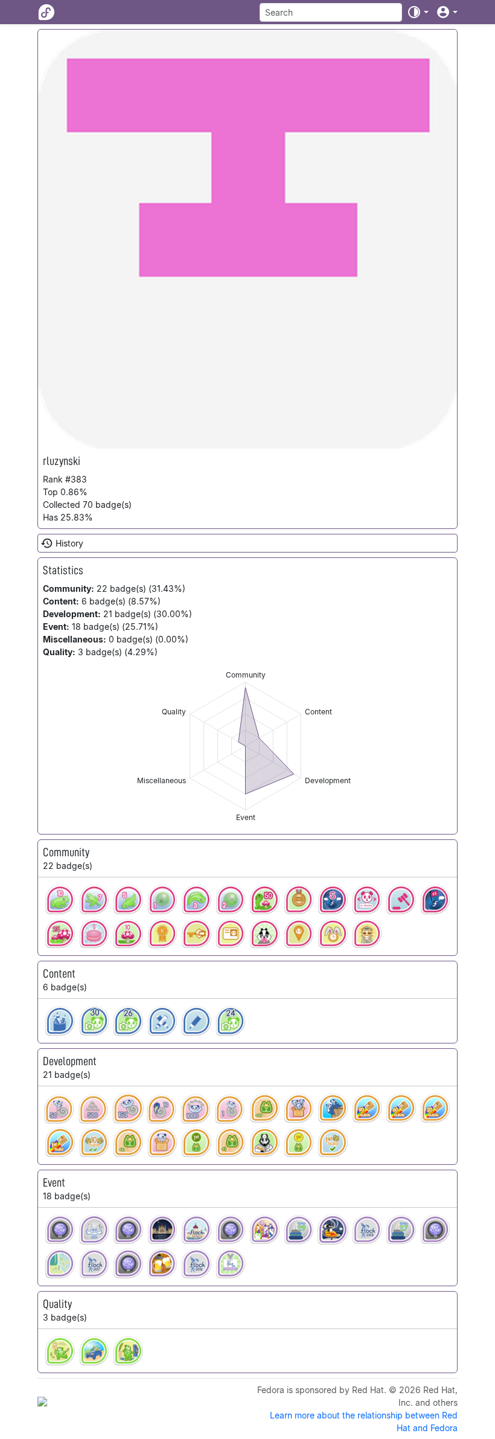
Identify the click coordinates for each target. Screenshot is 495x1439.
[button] (418, 12)
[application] (245, 746)
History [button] (69, 543)
